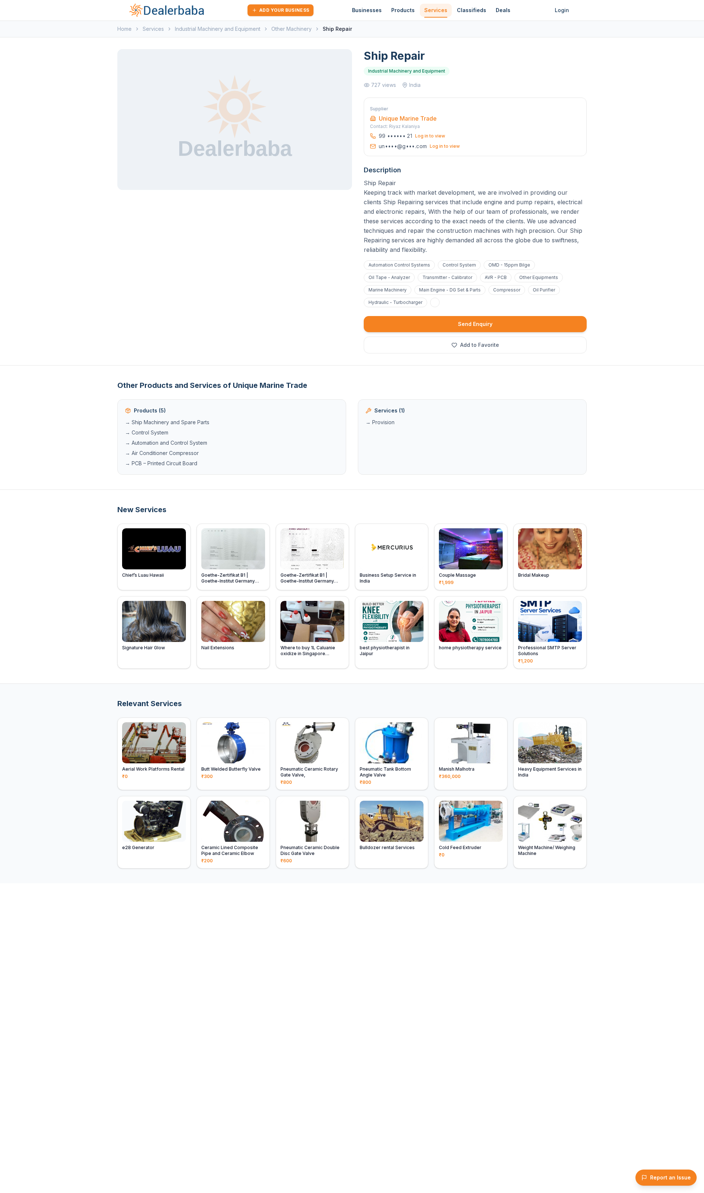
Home (124, 29)
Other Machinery (291, 29)
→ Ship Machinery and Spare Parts (167, 422)
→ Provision (380, 422)
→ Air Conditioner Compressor (162, 453)
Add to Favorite (479, 345)
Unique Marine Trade (408, 118)
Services (435, 10)
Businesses (367, 10)
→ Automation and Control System (166, 443)
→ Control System (146, 432)
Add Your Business (284, 10)
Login (562, 10)
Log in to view (430, 136)
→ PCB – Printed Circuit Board (161, 463)
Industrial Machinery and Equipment (217, 29)
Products (403, 10)
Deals (503, 10)
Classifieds (471, 10)
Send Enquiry (475, 324)
